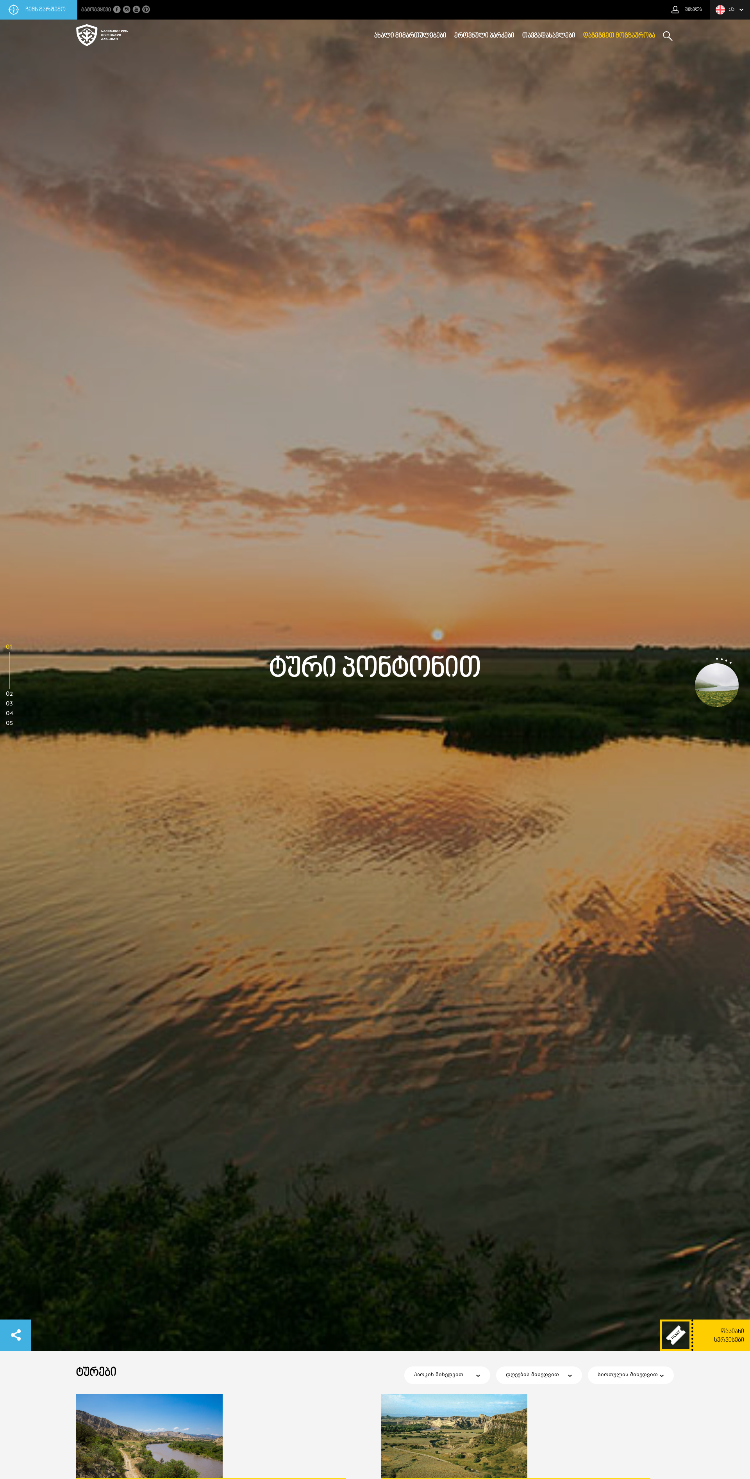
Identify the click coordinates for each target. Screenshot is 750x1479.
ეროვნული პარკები (484, 35)
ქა (731, 9)
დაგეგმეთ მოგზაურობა (619, 35)
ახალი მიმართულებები (410, 35)
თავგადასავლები (548, 35)
